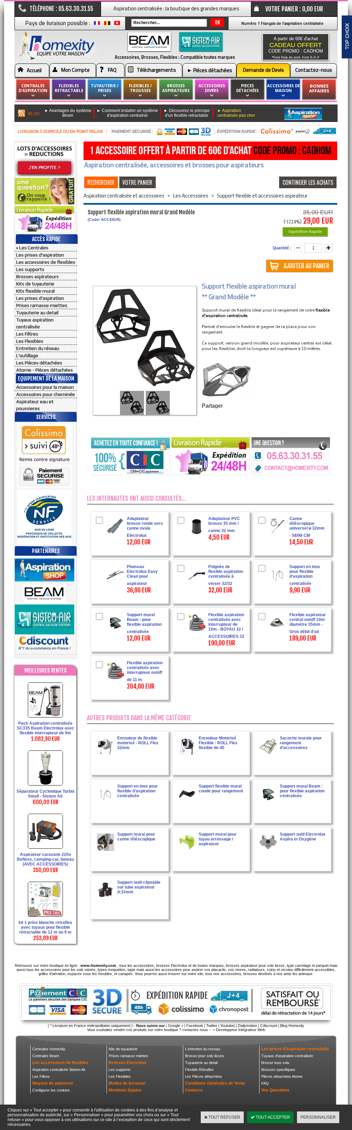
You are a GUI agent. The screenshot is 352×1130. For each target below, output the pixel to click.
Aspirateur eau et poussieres (35, 405)
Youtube (227, 1026)
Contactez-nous (313, 70)
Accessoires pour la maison (45, 387)
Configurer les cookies (51, 1090)
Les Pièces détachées (39, 362)
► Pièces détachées (209, 70)
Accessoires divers (211, 88)
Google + (175, 1026)
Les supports (30, 269)
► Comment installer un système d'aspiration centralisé (127, 113)
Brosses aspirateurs (37, 276)
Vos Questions (275, 1090)
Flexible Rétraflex (199, 1069)
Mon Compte (75, 70)
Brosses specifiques (278, 1069)
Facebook (194, 1026)
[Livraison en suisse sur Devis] (117, 25)
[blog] (22, 113)
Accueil (34, 70)
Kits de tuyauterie (35, 283)
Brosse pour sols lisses (204, 1056)
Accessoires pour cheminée (45, 394)
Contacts (194, 1090)
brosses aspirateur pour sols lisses (255, 965)
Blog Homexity (292, 1026)
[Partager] (223, 406)
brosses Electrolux (171, 965)
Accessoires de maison (283, 88)
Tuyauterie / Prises (105, 88)
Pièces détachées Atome (281, 1076)
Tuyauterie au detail (37, 312)
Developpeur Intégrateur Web (240, 1030)
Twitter (211, 1026)
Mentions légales (125, 1090)
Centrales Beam (45, 1056)
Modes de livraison (127, 1083)
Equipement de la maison (46, 378)
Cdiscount (268, 1026)
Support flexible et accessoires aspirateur (262, 196)
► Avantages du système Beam (67, 113)
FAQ (112, 70)
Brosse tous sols (275, 1063)
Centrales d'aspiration (33, 88)
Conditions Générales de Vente (215, 1083)
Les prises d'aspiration (40, 255)
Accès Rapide (46, 239)
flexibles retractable (69, 88)
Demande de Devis (263, 70)
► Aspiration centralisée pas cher (236, 113)
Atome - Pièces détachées (44, 370)
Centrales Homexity (48, 1049)
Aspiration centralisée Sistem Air (59, 1069)
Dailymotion (247, 1026)
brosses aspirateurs (176, 88)
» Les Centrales (32, 247)
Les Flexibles (29, 341)
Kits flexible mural (35, 291)
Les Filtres (27, 334)
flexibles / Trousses (140, 88)
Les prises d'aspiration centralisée (295, 1049)
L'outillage (27, 355)
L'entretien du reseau (202, 1049)
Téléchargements (156, 70)
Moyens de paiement (52, 1083)
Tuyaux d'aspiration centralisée (287, 1056)
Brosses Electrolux (127, 1062)
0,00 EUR (312, 9)
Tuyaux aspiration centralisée (35, 323)
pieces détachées (247, 88)
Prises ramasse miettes (41, 305)
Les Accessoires (190, 196)
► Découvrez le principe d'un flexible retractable (187, 113)
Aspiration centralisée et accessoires (124, 196)
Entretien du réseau (37, 348)
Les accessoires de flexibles (45, 262)
